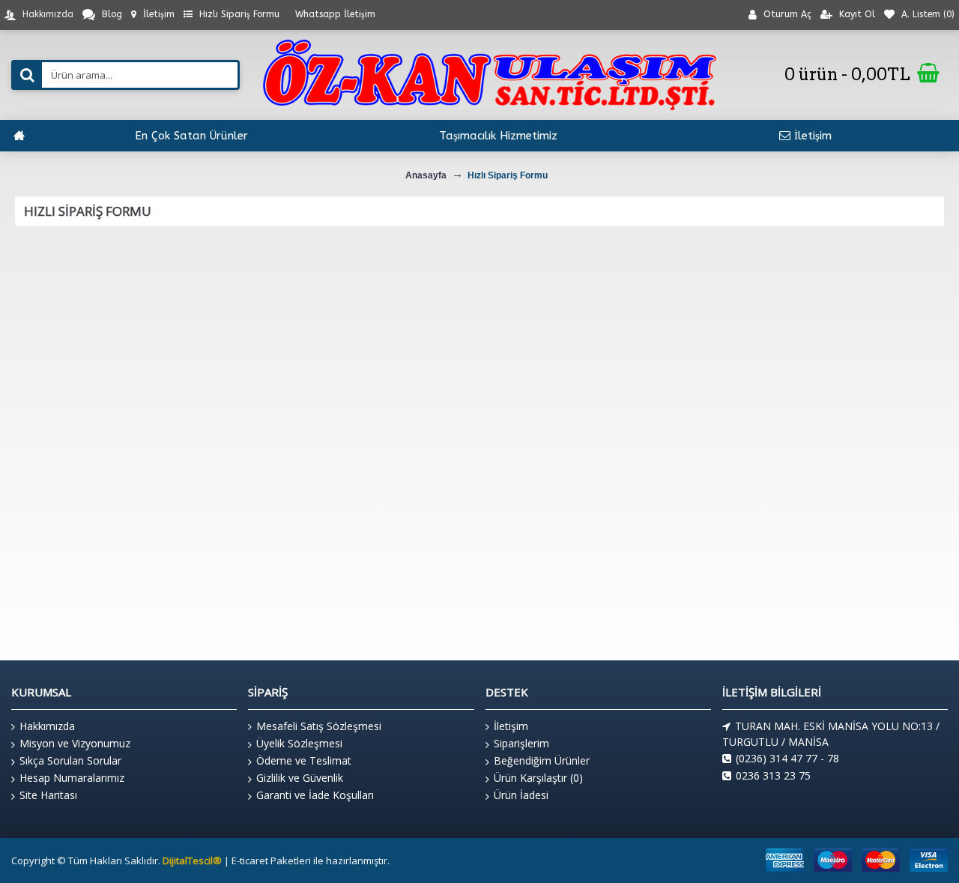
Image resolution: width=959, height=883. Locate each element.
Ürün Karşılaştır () (538, 778)
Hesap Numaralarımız (71, 778)
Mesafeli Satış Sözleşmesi (318, 726)
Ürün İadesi (521, 795)
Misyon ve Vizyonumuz (74, 743)
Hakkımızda (47, 726)
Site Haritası (48, 795)
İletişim (511, 726)
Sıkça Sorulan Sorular (70, 760)
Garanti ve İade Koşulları (315, 795)
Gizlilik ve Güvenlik (299, 778)
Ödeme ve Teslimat (303, 760)
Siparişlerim (521, 743)
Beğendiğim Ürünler (542, 760)
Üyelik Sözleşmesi (299, 743)
